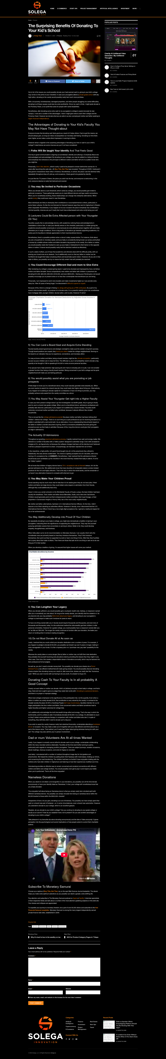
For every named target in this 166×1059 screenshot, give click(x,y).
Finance (35, 20)
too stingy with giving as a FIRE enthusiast (71, 288)
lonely (35, 198)
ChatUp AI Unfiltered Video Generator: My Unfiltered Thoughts (115, 55)
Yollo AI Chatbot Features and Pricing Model (123, 74)
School (55, 926)
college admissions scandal (53, 417)
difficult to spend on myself (76, 283)
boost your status (62, 351)
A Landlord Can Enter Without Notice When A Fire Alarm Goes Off (126, 1037)
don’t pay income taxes (72, 703)
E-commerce (62, 8)
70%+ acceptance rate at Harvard (73, 465)
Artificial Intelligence (109, 8)
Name (30, 980)
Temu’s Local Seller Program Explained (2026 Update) (123, 82)
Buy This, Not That (61, 169)
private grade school (86, 95)
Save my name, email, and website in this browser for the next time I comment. (55, 997)
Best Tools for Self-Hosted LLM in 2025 (121, 89)
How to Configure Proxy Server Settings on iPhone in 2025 (122, 67)
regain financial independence (38, 118)
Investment (125, 8)
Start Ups (73, 8)
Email (30, 989)
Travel (92, 1027)
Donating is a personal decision (87, 691)
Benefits (35, 926)
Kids (49, 926)
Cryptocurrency (71, 1026)
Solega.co (53, 1053)
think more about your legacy (62, 616)
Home (52, 8)
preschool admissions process (55, 439)
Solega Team (38, 36)
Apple (75, 898)
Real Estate (93, 1022)
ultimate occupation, (84, 358)
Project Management (88, 8)
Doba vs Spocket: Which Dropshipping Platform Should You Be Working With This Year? (126, 1024)
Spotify (81, 898)
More (135, 8)
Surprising (62, 926)
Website (68, 989)
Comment (32, 956)
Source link (32, 922)
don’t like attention (43, 166)
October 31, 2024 (50, 36)
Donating (43, 926)
